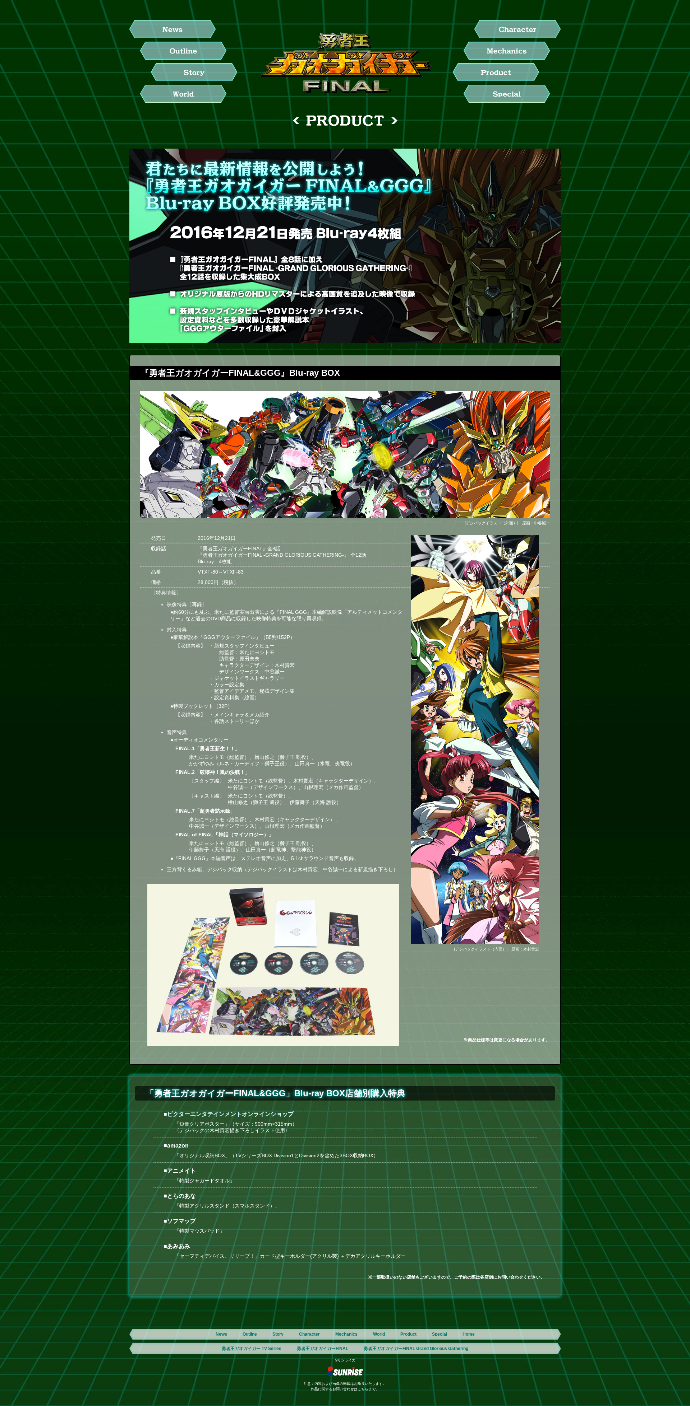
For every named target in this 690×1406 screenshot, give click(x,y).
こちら (363, 1389)
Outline (250, 1334)
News (221, 1334)
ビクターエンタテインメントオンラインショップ (230, 1114)
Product (408, 1334)
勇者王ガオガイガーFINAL (322, 1348)
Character (309, 1334)
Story (278, 1334)
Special (439, 1334)
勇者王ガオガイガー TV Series (251, 1348)
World (379, 1334)
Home (469, 1334)
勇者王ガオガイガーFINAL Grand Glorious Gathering (416, 1348)
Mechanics (346, 1334)
